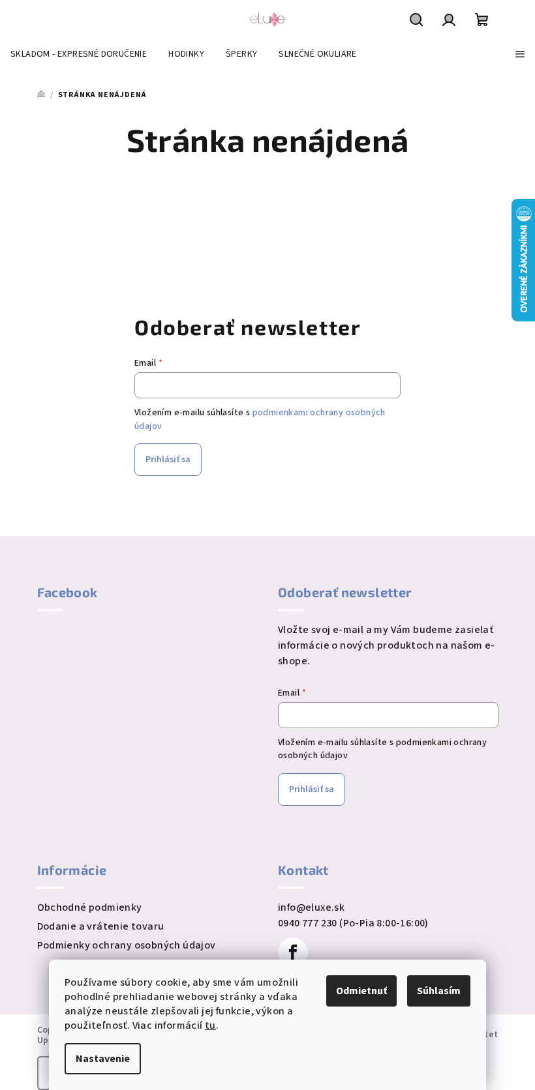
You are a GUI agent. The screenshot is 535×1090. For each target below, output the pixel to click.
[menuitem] (78, 54)
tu (210, 1025)
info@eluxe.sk (311, 907)
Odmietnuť (361, 991)
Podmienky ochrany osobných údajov (126, 945)
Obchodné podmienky (89, 907)
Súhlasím (439, 991)
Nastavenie (103, 1059)
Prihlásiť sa (168, 459)
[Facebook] (293, 952)
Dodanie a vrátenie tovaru (100, 926)
